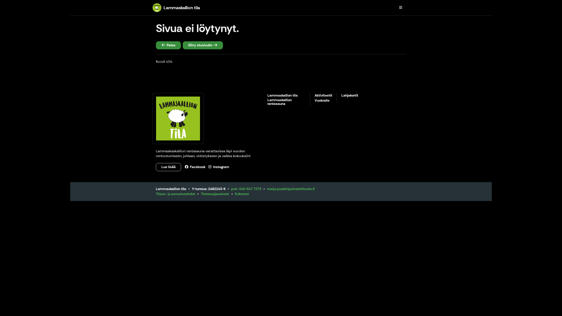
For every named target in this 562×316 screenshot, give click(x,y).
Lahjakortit (349, 95)
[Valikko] (400, 7)
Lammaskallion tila (282, 95)
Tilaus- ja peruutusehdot (175, 194)
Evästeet (242, 194)
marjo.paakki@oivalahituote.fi (291, 189)
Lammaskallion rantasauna (279, 102)
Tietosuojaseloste (215, 194)
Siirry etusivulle (200, 45)
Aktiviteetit (323, 95)
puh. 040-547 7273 (246, 189)
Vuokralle (322, 101)
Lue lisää (168, 167)
